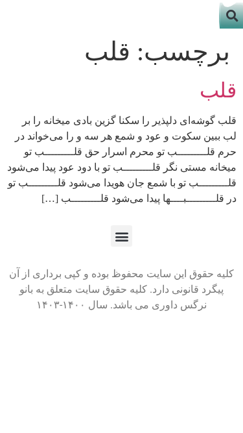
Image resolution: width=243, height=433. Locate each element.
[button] (121, 236)
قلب (218, 90)
